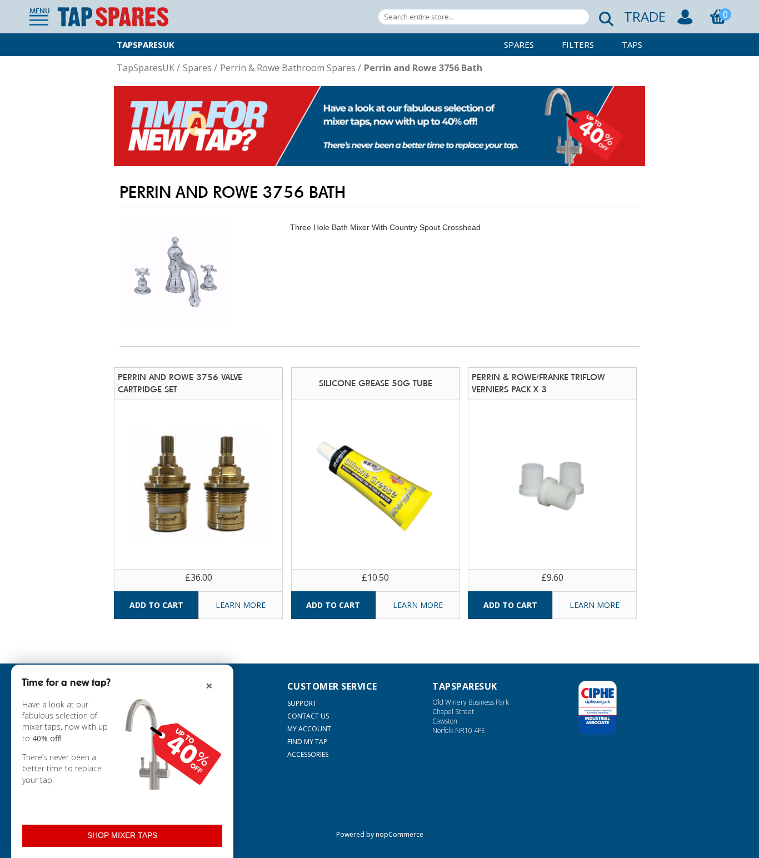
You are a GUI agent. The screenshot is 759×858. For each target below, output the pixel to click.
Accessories (307, 754)
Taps (632, 44)
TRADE (645, 16)
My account (309, 729)
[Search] (603, 16)
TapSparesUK (145, 44)
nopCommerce (399, 834)
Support (302, 703)
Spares (519, 44)
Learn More (241, 605)
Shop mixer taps (122, 835)
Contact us (308, 716)
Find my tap (307, 741)
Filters (578, 44)
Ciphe (597, 708)
